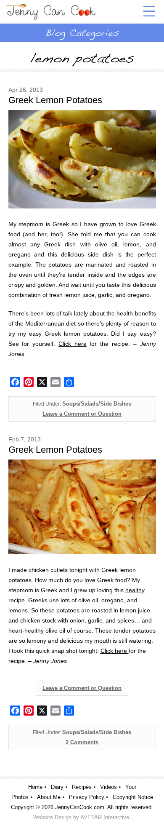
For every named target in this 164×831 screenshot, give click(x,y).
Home (35, 787)
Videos (108, 787)
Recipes (82, 787)
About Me (49, 797)
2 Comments (82, 742)
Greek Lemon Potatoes (55, 100)
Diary (57, 787)
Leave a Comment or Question (82, 414)
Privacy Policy (86, 797)
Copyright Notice (133, 797)
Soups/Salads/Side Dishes (96, 404)
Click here (72, 343)
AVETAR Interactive (104, 817)
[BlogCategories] (82, 32)
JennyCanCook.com (79, 807)
